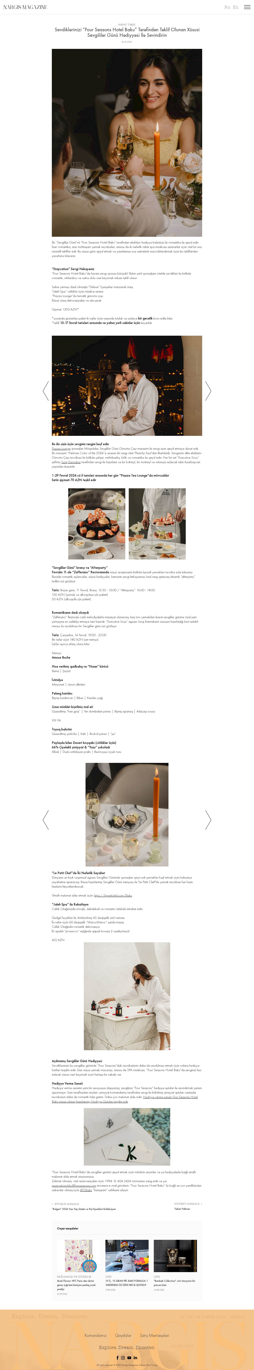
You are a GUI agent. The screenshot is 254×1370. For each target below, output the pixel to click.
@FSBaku (86, 1190)
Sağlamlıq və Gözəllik (74, 1276)
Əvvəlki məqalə (66, 1204)
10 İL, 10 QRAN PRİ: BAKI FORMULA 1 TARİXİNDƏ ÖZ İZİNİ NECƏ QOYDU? (126, 1283)
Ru (227, 7)
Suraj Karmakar (71, 462)
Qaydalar (123, 1335)
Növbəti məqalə (187, 1204)
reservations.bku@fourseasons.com (74, 1185)
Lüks (108, 1276)
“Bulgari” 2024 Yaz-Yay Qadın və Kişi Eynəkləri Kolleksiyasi (84, 1209)
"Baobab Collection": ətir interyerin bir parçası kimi (174, 1283)
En (235, 7)
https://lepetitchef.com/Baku (113, 895)
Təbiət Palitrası (182, 1209)
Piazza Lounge (61, 448)
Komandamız (96, 1335)
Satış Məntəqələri (154, 1335)
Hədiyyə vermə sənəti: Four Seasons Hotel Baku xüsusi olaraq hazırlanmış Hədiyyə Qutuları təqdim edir (125, 1099)
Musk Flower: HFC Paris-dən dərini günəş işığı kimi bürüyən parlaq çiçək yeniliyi (76, 1285)
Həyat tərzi (127, 24)
